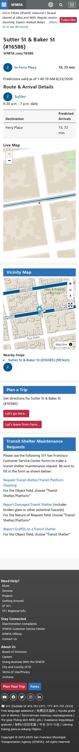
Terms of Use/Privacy (16, 672)
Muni (5, 586)
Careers (7, 657)
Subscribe (68, 20)
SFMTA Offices (12, 634)
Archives (7, 677)
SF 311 (6, 606)
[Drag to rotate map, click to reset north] (70, 296)
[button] (50, 4)
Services (7, 591)
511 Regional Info (14, 611)
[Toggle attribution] (70, 344)
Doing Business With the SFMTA (23, 662)
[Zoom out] (70, 290)
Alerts (6, 13)
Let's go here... (16, 414)
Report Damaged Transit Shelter (27, 505)
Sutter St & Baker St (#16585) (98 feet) (39, 360)
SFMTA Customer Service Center (23, 629)
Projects (7, 596)
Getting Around (12, 601)
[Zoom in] (70, 283)
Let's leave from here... (22, 424)
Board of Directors (14, 652)
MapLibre (61, 344)
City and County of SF (16, 667)
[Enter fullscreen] (70, 305)
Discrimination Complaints (19, 624)
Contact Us (9, 639)
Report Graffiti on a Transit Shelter (29, 529)
